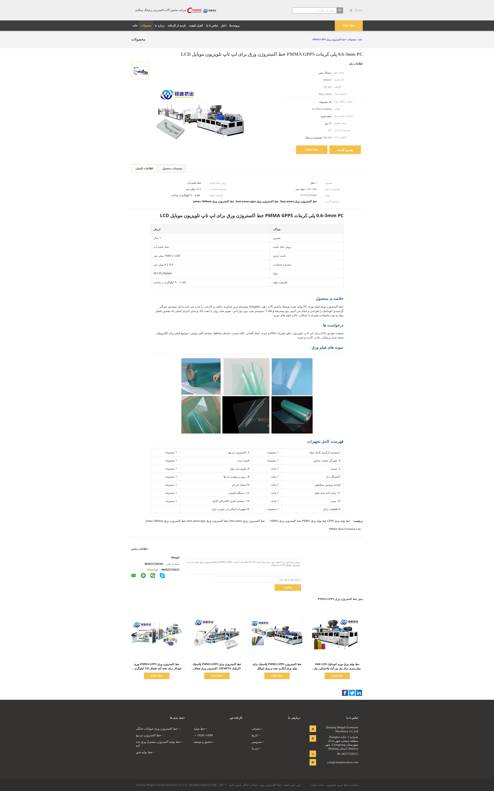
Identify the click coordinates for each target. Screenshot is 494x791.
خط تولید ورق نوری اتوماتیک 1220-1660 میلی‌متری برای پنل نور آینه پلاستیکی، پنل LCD (337, 668)
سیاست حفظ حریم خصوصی (342, 784)
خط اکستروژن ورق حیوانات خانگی (156, 728)
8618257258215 (170, 569)
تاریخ (254, 735)
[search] (340, 10)
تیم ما (255, 748)
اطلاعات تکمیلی (144, 168)
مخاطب (287, 587)
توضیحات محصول (172, 168)
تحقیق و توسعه (203, 741)
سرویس (256, 741)
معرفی (256, 728)
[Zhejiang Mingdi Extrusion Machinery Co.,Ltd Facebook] (345, 693)
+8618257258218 (154, 563)
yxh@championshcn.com (346, 762)
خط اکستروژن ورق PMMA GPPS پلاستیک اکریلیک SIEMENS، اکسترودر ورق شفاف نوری (217, 668)
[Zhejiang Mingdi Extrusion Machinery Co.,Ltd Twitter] (352, 693)
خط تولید (199, 728)
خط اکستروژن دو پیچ (148, 735)
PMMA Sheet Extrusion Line (345, 529)
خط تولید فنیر (144, 752)
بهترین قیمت (345, 149)
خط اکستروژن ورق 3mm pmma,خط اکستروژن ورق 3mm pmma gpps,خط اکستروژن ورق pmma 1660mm (205, 520)
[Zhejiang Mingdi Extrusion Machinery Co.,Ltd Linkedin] (359, 693)
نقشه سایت (317, 784)
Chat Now (349, 25)
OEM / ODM (205, 735)
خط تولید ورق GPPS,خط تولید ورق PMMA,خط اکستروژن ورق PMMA (310, 520)
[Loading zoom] (199, 110)
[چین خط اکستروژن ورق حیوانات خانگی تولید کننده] (201, 10)
